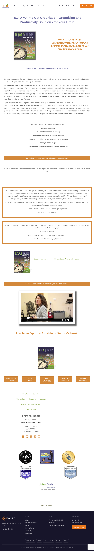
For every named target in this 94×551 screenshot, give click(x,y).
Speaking (26, 6)
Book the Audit (87, 6)
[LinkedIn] (3, 529)
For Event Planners (72, 6)
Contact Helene (79, 527)
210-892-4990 (30, 420)
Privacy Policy (29, 528)
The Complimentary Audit (56, 525)
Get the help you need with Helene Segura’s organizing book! (56, 259)
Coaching (46, 6)
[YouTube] (6, 529)
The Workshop (36, 6)
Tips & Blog (28, 531)
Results (61, 6)
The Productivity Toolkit (56, 520)
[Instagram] (11, 529)
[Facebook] (9, 529)
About (27, 520)
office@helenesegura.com (31, 423)
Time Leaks (17, 6)
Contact (27, 525)
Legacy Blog (29, 533)
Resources (53, 6)
